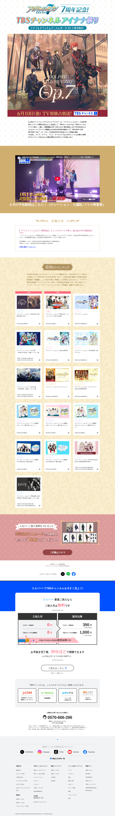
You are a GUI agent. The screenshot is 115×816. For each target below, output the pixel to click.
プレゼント (36, 784)
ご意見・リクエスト (38, 788)
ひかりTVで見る (20, 784)
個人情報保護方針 (38, 791)
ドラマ (70, 770)
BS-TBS (87, 773)
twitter (63, 574)
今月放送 (53, 777)
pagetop (57, 739)
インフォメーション (38, 777)
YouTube (76, 752)
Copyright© (17, 813)
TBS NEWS (88, 777)
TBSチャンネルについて (40, 770)
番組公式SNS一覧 (58, 758)
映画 (69, 791)
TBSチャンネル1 (20, 799)
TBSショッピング (90, 784)
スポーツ (70, 784)
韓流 (69, 798)
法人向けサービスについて (40, 802)
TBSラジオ (88, 780)
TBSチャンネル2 (20, 802)
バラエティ (71, 773)
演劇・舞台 (71, 780)
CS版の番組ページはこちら (27, 247)
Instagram (46, 752)
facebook (74, 574)
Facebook (91, 752)
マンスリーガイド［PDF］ (22, 806)
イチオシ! (36, 780)
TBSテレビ (88, 770)
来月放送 (53, 780)
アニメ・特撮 (71, 788)
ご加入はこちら (56, 668)
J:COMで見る (19, 777)
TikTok (61, 752)
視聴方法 (18, 770)
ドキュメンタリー (72, 795)
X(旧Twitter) (29, 752)
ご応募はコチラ (57, 552)
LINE (68, 574)
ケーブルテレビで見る (21, 780)
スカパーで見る (20, 773)
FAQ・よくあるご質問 (39, 773)
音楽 (69, 777)
